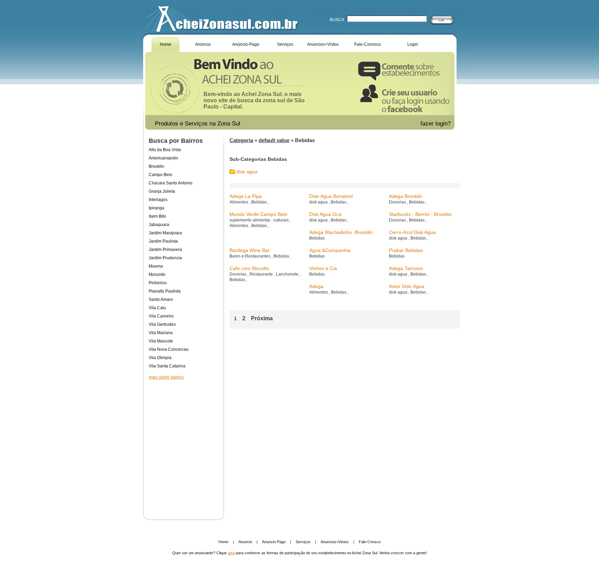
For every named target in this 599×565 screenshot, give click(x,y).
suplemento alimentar (250, 220)
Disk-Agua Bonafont (331, 196)
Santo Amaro (161, 299)
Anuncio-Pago (274, 542)
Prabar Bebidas (406, 250)
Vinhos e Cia (323, 268)
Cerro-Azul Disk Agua (412, 232)
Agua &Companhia (329, 250)
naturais (282, 220)
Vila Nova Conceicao (169, 349)
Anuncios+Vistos (323, 44)
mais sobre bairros (166, 377)
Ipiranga (156, 208)
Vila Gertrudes (162, 324)
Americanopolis (163, 158)
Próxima (262, 318)
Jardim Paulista (163, 241)
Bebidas (259, 202)
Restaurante (262, 274)
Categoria (241, 140)
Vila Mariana (161, 332)
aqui (231, 553)
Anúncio (203, 44)
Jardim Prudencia (165, 257)
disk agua (247, 171)
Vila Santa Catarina (167, 366)
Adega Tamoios (406, 268)
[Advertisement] (183, 445)
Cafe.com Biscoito (249, 268)
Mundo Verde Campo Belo (258, 214)
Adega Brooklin (405, 196)
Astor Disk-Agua (406, 286)
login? (443, 123)
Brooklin (156, 166)
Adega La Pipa (245, 196)
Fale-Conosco (367, 44)
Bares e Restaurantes (250, 256)
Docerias (398, 202)
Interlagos (158, 199)
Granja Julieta (162, 191)
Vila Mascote (161, 341)
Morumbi (157, 274)
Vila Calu (157, 307)
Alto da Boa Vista (165, 149)
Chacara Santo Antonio (170, 183)
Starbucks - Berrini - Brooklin (420, 214)
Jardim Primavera (165, 249)
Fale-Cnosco (370, 542)
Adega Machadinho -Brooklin (341, 232)
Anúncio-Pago (245, 44)
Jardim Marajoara (165, 233)
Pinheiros (158, 282)
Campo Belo (160, 174)
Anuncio (245, 542)
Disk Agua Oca (325, 214)
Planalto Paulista (165, 291)
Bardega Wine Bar (249, 250)
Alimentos (239, 202)
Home (165, 44)
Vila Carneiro (161, 316)
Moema (156, 266)
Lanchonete (288, 274)
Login (412, 44)
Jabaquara (159, 224)
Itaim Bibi (157, 216)
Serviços (285, 44)
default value (274, 140)
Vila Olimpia (160, 357)
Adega (316, 286)
